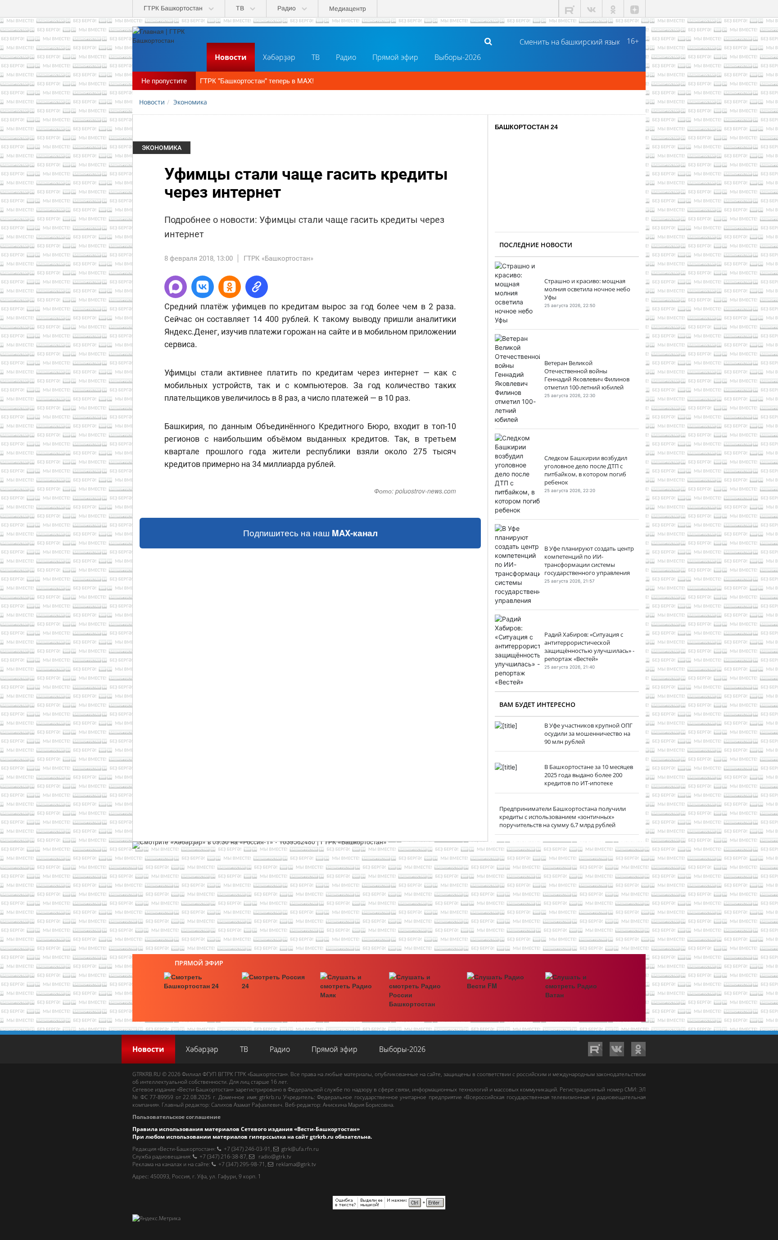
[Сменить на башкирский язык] (566, 41)
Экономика (161, 147)
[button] (175, 287)
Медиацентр (347, 8)
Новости (231, 57)
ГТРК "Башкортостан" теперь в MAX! (257, 80)
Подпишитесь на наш (310, 533)
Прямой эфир (395, 57)
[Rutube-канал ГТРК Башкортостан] (570, 9)
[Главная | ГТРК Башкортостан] (166, 41)
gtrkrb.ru (270, 1097)
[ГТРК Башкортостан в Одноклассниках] (613, 9)
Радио (346, 57)
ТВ (316, 57)
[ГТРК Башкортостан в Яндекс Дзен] (635, 9)
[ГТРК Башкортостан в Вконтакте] (591, 9)
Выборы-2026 (457, 57)
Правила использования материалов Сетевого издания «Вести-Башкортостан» (246, 1129)
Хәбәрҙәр (279, 57)
